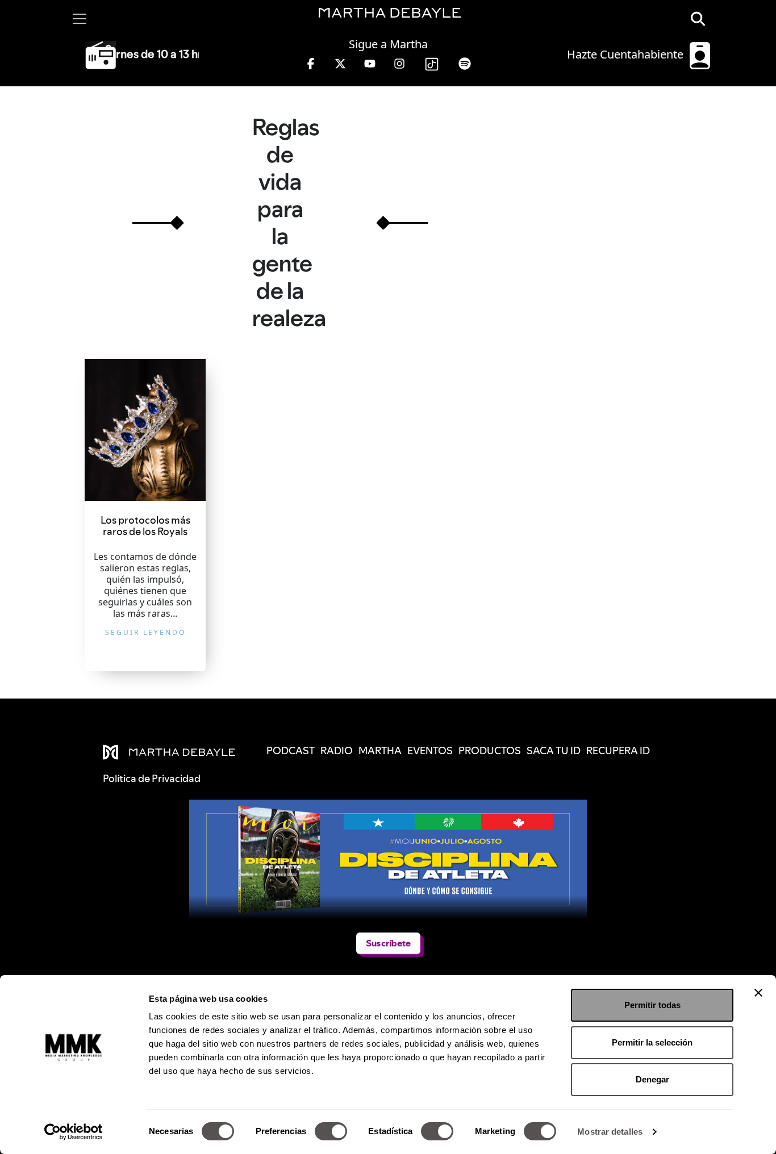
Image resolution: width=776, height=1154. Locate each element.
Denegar (652, 1079)
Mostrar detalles (610, 1131)
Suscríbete (388, 943)
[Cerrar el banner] (758, 993)
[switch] (331, 1131)
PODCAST (290, 750)
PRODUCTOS (489, 750)
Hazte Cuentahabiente (626, 54)
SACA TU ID (554, 750)
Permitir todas (652, 1005)
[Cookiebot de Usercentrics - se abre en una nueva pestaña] (73, 1131)
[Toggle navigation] (79, 18)
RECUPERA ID (618, 750)
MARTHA (380, 750)
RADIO (336, 750)
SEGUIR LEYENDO (145, 632)
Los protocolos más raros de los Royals (145, 525)
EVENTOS (430, 750)
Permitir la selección (652, 1042)
